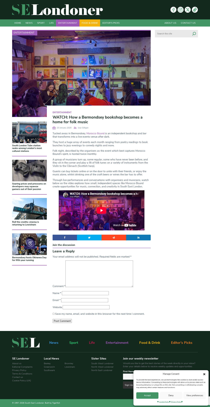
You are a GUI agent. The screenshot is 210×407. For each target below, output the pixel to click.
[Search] (194, 33)
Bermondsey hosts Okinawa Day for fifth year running (29, 259)
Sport (41, 23)
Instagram (181, 10)
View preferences (194, 395)
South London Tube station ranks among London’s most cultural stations (27, 148)
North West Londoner (102, 366)
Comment (59, 286)
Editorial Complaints (22, 366)
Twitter (188, 10)
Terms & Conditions (22, 373)
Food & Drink (90, 23)
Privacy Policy (176, 402)
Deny (171, 395)
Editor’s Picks (181, 342)
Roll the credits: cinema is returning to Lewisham (25, 223)
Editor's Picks (111, 23)
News (29, 23)
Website (57, 307)
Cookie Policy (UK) (21, 380)
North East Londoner (101, 370)
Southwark (49, 370)
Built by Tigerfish (52, 403)
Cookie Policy (164, 402)
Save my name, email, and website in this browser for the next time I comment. (99, 313)
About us (170, 23)
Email (57, 300)
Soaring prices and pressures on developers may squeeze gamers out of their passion (29, 186)
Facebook (173, 10)
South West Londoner (102, 363)
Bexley (47, 363)
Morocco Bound (95, 133)
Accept (147, 395)
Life (51, 23)
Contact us (188, 23)
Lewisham (70, 366)
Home (17, 23)
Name (57, 293)
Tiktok (195, 10)
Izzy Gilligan (83, 127)
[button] (204, 373)
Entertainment (67, 23)
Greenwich (49, 366)
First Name (129, 371)
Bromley (69, 363)
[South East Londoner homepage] (57, 9)
